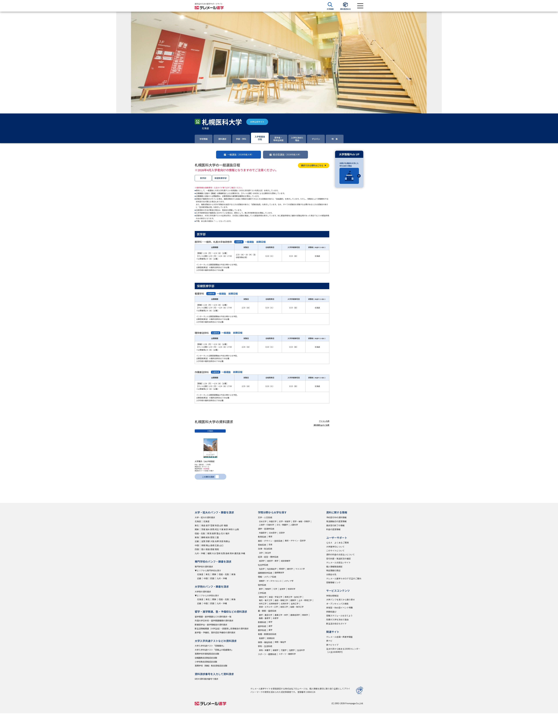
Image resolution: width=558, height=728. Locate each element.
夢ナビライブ (332, 644)
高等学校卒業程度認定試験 (207, 653)
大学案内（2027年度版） (205, 461)
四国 (197, 549)
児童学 (284, 650)
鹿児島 (237, 553)
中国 (197, 545)
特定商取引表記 (333, 570)
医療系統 (262, 622)
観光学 (290, 568)
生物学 (282, 588)
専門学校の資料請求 (204, 566)
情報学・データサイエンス (270, 580)
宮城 (212, 525)
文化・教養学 (282, 524)
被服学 (275, 650)
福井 (227, 533)
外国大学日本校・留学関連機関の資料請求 (214, 620)
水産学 (275, 618)
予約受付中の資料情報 (336, 517)
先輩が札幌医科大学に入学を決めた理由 (349, 164)
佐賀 (223, 553)
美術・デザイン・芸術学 (295, 540)
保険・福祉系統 (265, 642)
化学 (275, 588)
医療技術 (271, 638)
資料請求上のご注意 (321, 425)
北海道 (198, 521)
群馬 (212, 529)
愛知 (212, 537)
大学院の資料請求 (203, 591)
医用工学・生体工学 (293, 596)
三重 (217, 537)
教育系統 (262, 536)
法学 (261, 552)
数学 (261, 588)
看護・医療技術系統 (267, 634)
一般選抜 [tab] (240, 154)
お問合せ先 (331, 574)
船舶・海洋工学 (297, 606)
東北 (197, 525)
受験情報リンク (333, 582)
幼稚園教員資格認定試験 (206, 657)
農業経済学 (295, 615)
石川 (223, 533)
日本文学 (263, 521)
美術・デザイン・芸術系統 (270, 540)
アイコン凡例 (324, 421)
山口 (221, 545)
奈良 (221, 541)
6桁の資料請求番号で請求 (206, 678)
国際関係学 (279, 572)
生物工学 (294, 603)
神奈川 (231, 529)
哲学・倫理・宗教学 (301, 521)
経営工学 (284, 606)
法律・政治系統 (265, 548)
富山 (218, 533)
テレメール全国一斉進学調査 (339, 636)
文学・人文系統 (265, 517)
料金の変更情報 (333, 529)
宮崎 (218, 553)
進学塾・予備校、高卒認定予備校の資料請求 (215, 632)
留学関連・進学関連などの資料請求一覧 (213, 616)
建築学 (293, 600)
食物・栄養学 (264, 650)
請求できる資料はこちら (312, 165)
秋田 (217, 525)
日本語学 (273, 532)
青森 (203, 525)
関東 (197, 529)
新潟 (209, 533)
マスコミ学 (300, 568)
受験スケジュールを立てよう (339, 615)
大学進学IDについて (335, 546)
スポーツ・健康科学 (287, 654)
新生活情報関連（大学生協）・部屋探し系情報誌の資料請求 (222, 628)
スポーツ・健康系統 (267, 654)
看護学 (262, 638)
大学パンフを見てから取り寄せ (340, 599)
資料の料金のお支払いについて (340, 554)
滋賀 (203, 541)
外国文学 (273, 521)
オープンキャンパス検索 (337, 603)
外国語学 (263, 532)
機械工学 (263, 596)
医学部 (203, 178)
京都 (208, 541)
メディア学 (288, 580)
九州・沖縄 (200, 553)
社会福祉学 (272, 568)
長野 (214, 533)
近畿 (197, 541)
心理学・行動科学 (266, 524)
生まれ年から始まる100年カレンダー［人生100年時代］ (343, 650)
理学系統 (262, 584)
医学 (270, 622)
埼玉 (217, 529)
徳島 (208, 549)
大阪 (212, 541)
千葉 (221, 529)
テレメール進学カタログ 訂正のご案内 (343, 578)
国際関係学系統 (265, 572)
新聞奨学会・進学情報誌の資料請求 (211, 624)
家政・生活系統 (265, 646)
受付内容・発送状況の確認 (338, 558)
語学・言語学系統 (266, 528)
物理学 (268, 588)
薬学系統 (262, 630)
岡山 (208, 545)
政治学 (268, 552)
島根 (212, 545)
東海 (197, 537)
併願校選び (331, 611)
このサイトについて (335, 550)
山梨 (237, 529)
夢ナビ (329, 640)
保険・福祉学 (280, 642)
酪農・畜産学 (264, 618)
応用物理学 (273, 603)
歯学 (270, 626)
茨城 (203, 529)
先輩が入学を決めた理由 (337, 619)
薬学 (270, 630)
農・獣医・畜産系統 (267, 610)
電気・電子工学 (265, 600)
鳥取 (203, 545)
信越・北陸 (200, 533)
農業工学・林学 (281, 615)
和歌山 (227, 541)
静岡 (203, 537)
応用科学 (284, 603)
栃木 (208, 529)
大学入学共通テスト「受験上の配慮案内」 (214, 649)
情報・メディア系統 (267, 576)
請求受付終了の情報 (335, 525)
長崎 (227, 553)
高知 (217, 549)
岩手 (208, 525)
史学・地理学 (284, 521)
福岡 (209, 553)
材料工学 (263, 603)
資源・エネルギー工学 (268, 606)
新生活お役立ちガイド (336, 623)
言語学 (282, 532)
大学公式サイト (257, 121)
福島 (226, 525)
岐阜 (208, 537)
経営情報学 (285, 560)
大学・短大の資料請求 (205, 517)
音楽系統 (262, 544)
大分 (214, 553)
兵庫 (217, 541)
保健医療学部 (220, 178)
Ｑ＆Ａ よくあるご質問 (337, 542)
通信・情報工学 (281, 600)
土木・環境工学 (305, 600)
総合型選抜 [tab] (287, 154)
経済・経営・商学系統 (268, 556)
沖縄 (243, 553)
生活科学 (301, 650)
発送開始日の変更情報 (336, 521)
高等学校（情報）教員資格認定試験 (211, 665)
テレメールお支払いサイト (338, 562)
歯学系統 (262, 626)
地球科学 (291, 588)
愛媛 (212, 549)
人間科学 (294, 524)
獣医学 (305, 615)
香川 (203, 549)
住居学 (292, 650)
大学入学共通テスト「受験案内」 (210, 645)
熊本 (232, 553)
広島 (217, 545)
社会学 (262, 568)
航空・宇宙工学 (275, 596)
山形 (221, 525)
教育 (270, 536)
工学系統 (262, 592)
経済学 (262, 560)
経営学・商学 (272, 560)
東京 (226, 529)
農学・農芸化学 (265, 615)
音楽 (270, 544)
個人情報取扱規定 (334, 566)
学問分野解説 (332, 595)
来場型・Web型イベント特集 (339, 607)
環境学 (282, 568)
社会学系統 (263, 564)
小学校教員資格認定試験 (206, 661)
